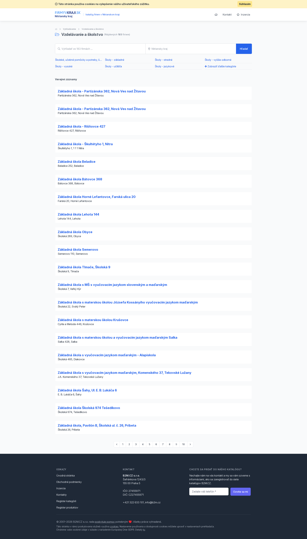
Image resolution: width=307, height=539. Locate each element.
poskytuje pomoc (105, 521)
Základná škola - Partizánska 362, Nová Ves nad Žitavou (102, 91)
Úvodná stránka (65, 475)
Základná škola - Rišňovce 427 (81, 126)
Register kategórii (66, 501)
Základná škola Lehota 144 (78, 214)
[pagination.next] (190, 444)
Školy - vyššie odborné (218, 59)
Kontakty (61, 494)
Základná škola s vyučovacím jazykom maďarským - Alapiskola (107, 355)
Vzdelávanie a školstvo (93, 29)
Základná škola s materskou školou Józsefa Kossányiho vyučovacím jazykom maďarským (128, 302)
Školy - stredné (163, 59)
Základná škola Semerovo (78, 250)
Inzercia (245, 14)
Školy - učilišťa (113, 66)
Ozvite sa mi (240, 491)
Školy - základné (114, 59)
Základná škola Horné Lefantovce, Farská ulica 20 (97, 197)
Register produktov (67, 507)
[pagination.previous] (117, 444)
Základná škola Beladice (76, 162)
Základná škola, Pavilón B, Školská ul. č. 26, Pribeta (97, 425)
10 (183, 444)
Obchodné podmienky (69, 482)
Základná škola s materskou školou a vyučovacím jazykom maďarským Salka (117, 337)
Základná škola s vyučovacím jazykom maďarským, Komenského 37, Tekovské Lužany (124, 373)
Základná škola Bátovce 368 (80, 179)
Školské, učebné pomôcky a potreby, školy (78, 59)
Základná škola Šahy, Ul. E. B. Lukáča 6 (87, 390)
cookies (114, 526)
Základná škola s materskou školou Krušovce (93, 320)
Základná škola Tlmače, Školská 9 (84, 267)
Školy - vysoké (63, 66)
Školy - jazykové (164, 66)
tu (144, 529)
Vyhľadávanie (69, 29)
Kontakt (227, 14)
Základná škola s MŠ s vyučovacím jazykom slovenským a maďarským (112, 285)
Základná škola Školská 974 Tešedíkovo (89, 408)
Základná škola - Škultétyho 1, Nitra (85, 144)
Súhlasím (245, 4)
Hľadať (244, 48)
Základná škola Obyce (75, 232)
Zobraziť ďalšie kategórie (221, 66)
